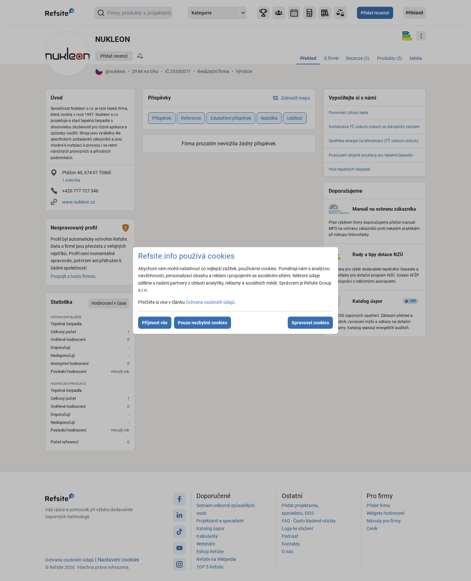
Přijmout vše (155, 322)
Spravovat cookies (310, 322)
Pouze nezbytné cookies (202, 322)
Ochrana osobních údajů (210, 302)
